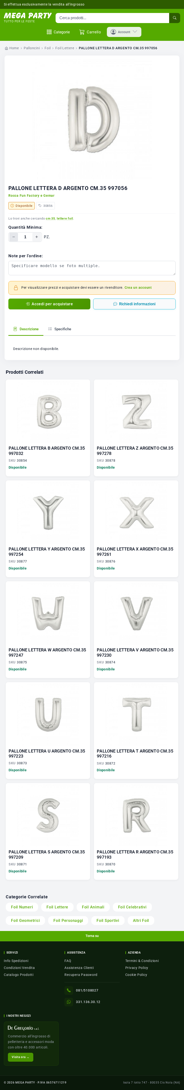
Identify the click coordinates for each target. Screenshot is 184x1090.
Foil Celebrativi (132, 907)
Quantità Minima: (25, 227)
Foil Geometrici (25, 920)
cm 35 (50, 218)
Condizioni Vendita (19, 968)
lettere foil (65, 218)
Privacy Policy (137, 968)
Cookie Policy (136, 975)
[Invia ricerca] (174, 18)
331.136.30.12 (88, 1002)
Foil (48, 48)
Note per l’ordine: (25, 255)
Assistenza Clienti (79, 968)
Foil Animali (93, 907)
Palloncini (32, 48)
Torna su (92, 936)
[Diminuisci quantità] (13, 237)
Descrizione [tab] (29, 329)
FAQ (67, 961)
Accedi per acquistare (52, 304)
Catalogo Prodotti (19, 975)
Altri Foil (141, 920)
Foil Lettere (64, 48)
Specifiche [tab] (62, 329)
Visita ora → (20, 1057)
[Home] (28, 16)
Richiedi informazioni (137, 304)
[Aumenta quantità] (36, 237)
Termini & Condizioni (142, 961)
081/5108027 (87, 990)
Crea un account (138, 288)
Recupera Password (81, 975)
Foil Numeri (22, 907)
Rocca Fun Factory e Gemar (31, 195)
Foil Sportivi (108, 920)
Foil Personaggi (68, 920)
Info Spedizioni (16, 961)
